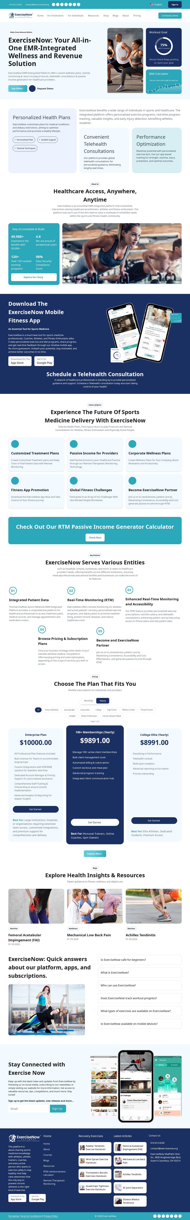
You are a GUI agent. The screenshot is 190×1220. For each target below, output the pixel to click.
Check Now (95, 537)
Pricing (137, 15)
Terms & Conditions (30, 1216)
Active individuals (51, 710)
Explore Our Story (33, 277)
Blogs (116, 15)
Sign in (175, 4)
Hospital (72, 716)
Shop (106, 15)
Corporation (85, 710)
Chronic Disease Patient (112, 716)
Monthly (88, 700)
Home (40, 15)
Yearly (103, 700)
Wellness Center (128, 710)
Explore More (94, 853)
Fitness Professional (89, 716)
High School (111, 710)
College (98, 710)
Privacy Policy (51, 1216)
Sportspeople (69, 710)
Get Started (35, 809)
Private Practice (147, 710)
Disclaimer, (14, 1216)
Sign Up (57, 1108)
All (38, 710)
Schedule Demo (170, 15)
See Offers (17, 88)
